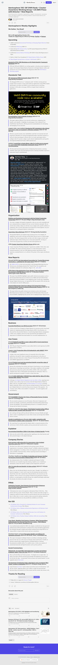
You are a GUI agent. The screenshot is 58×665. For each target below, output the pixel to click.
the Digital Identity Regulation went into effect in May (28, 380)
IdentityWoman (16, 614)
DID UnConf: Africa (22, 49)
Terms (31, 657)
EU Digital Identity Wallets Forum (35, 57)
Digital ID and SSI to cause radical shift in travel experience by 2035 (28, 342)
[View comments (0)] (12, 23)
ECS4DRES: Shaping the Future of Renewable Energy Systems (29, 397)
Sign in (54, 2)
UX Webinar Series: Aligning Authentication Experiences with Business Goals (29, 508)
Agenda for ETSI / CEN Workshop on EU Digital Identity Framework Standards (27, 62)
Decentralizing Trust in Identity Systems (20, 116)
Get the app (34, 659)
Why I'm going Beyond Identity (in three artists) (22, 466)
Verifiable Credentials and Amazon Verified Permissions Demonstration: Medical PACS (27, 456)
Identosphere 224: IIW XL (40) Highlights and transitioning (23, 611)
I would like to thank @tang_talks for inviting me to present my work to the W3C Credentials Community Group (28, 144)
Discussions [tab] (17, 608)
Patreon (43, 36)
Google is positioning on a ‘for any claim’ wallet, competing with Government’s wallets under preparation (27, 419)
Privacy (28, 657)
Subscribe (49, 2)
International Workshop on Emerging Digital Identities (33, 43)
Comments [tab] (11, 594)
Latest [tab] (12, 608)
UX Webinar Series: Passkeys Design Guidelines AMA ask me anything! (27, 516)
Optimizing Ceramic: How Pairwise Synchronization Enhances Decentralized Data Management (26, 486)
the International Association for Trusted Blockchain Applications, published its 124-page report (28, 261)
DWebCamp (19, 46)
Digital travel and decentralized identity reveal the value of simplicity (28, 363)
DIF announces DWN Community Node (19, 78)
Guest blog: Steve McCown (16, 232)
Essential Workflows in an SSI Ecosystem (20, 326)
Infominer (22, 635)
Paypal (29, 580)
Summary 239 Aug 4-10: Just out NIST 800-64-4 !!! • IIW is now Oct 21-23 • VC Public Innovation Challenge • (23, 620)
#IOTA (17, 264)
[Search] (41, 2)
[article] (29, 613)
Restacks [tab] (16, 594)
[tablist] (13, 594)
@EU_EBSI (38, 268)
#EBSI (13, 264)
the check (19, 567)
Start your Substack (26, 659)
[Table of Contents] (1, 332)
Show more (20, 560)
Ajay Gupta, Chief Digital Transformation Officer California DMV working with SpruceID (28, 409)
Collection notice (36, 657)
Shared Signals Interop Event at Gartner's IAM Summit (23, 59)
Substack (23, 662)
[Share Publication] (44, 2)
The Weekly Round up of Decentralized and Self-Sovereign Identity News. (22, 622)
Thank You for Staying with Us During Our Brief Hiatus (19, 613)
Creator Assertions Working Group (22, 244)
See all (10, 640)
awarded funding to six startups (34, 383)
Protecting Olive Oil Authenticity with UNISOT (30, 350)
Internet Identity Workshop (22, 53)
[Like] (9, 23)
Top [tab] (9, 608)
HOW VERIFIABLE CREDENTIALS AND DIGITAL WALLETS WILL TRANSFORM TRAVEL (29, 376)
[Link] (7, 26)
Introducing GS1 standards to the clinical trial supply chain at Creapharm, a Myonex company (28, 129)
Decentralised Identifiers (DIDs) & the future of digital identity (26, 431)
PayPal (37, 36)
